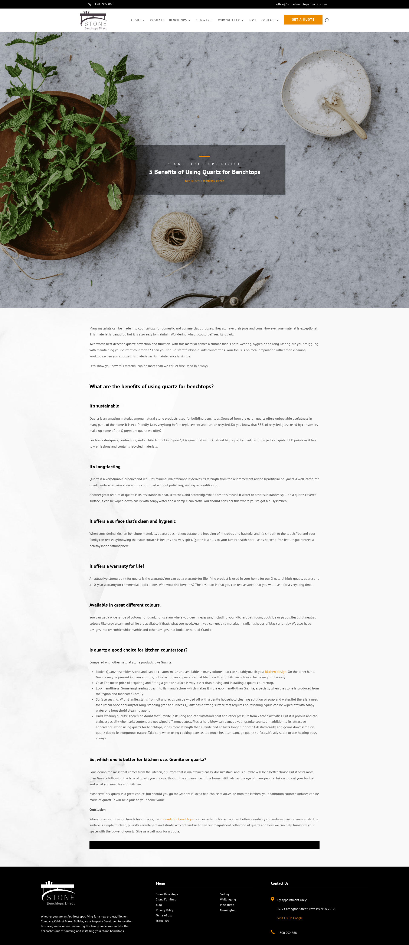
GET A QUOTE (303, 19)
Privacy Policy (165, 910)
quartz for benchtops (178, 819)
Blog (253, 20)
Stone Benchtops (167, 894)
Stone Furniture (166, 899)
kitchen (220, 181)
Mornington (228, 910)
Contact (268, 20)
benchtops (208, 181)
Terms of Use (164, 915)
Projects (157, 20)
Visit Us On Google (290, 918)
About (136, 20)
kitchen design (276, 671)
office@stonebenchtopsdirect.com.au (301, 4)
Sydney (224, 894)
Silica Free (204, 20)
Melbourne (227, 905)
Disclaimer (162, 921)
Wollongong (228, 899)
